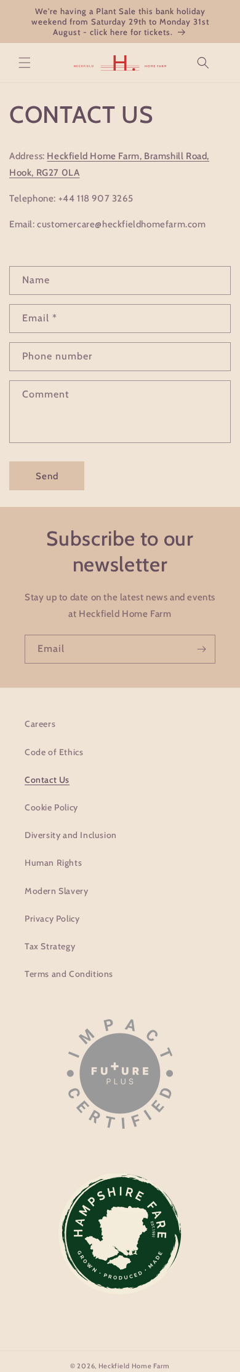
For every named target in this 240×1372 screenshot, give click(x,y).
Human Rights (53, 862)
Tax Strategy (50, 946)
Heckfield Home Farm (134, 1366)
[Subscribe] (201, 649)
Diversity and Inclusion (71, 835)
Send (47, 476)
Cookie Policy (51, 807)
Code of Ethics (54, 752)
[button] (24, 62)
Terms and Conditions (69, 973)
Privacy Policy (52, 918)
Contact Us (47, 779)
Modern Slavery (56, 890)
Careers (40, 723)
